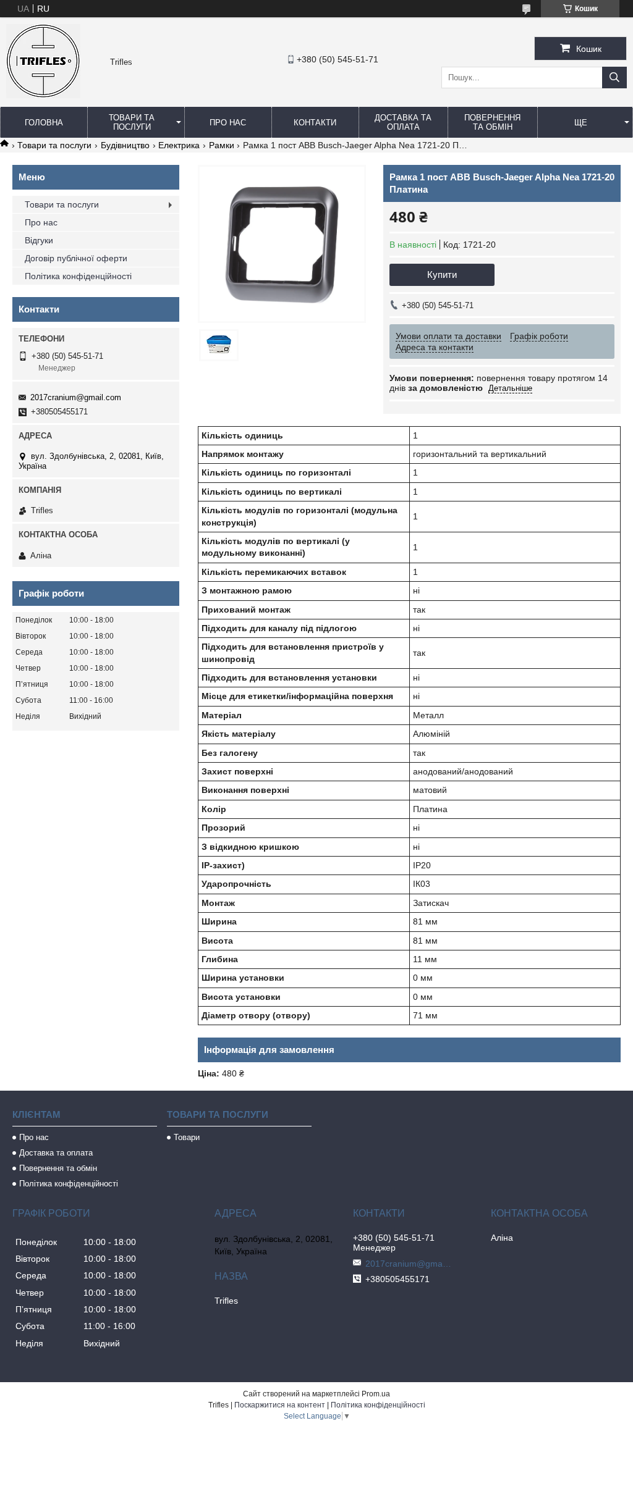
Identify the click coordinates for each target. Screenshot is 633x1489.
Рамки (221, 145)
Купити (442, 274)
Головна (44, 122)
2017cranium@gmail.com (75, 397)
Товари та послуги (132, 122)
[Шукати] (614, 77)
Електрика (179, 145)
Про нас (228, 122)
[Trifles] (43, 95)
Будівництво (125, 145)
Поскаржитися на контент (279, 1405)
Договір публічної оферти (76, 258)
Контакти (315, 122)
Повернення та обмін (492, 122)
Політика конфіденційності (78, 276)
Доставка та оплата (403, 122)
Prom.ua (376, 1394)
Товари (187, 1137)
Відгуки (39, 240)
